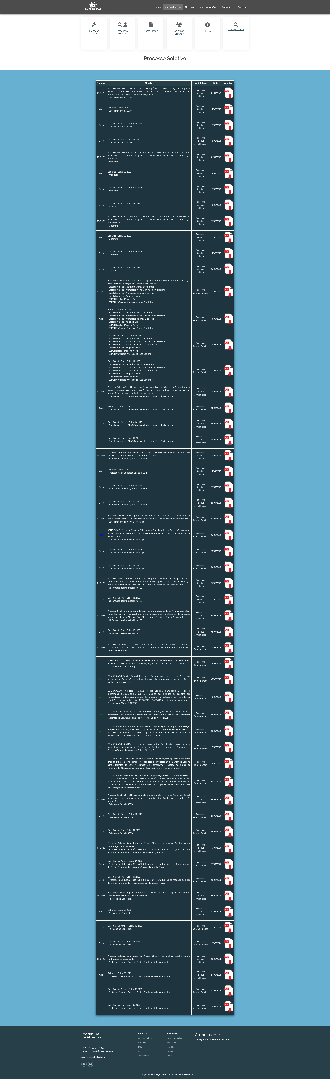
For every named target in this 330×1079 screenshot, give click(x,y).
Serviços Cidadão (179, 32)
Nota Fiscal (143, 1042)
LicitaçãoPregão (94, 32)
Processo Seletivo (122, 32)
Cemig (169, 1056)
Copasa (170, 1051)
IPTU (140, 1047)
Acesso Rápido (173, 7)
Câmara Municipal (174, 1038)
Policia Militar (172, 1042)
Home (158, 7)
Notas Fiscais (151, 31)
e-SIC (207, 31)
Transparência (236, 29)
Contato (242, 7)
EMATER (170, 1047)
